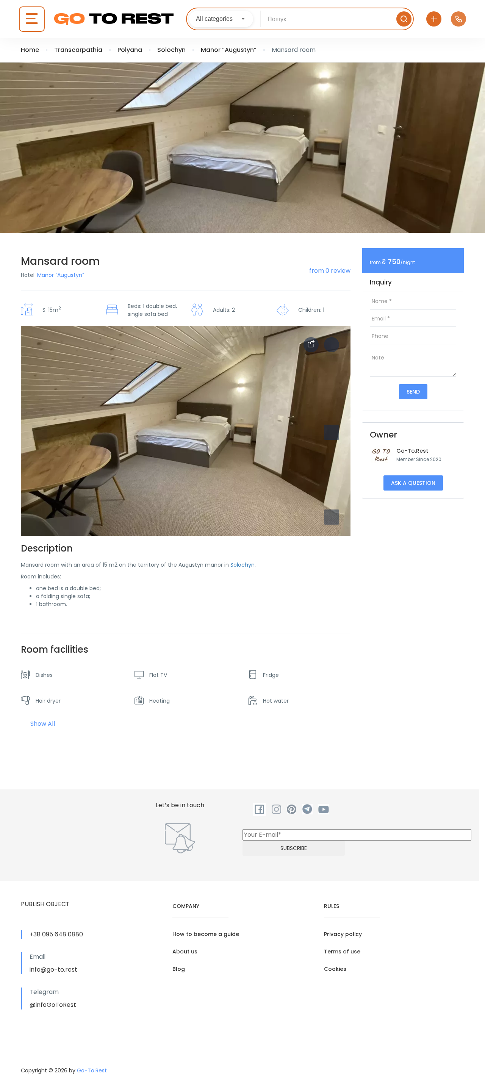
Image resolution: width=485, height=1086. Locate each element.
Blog (178, 969)
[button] (331, 517)
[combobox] (221, 19)
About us (184, 951)
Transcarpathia (78, 50)
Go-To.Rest (412, 451)
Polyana (129, 50)
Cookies (335, 969)
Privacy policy (343, 934)
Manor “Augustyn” (229, 50)
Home (30, 50)
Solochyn (171, 50)
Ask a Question (413, 483)
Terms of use (342, 951)
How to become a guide (205, 934)
